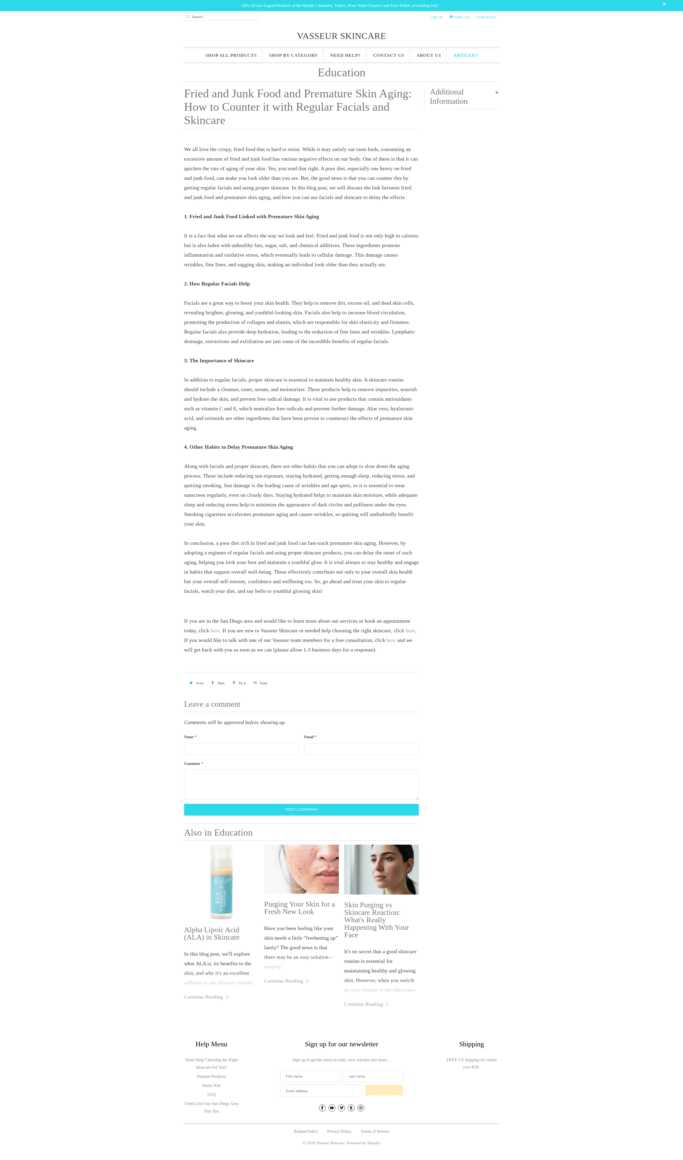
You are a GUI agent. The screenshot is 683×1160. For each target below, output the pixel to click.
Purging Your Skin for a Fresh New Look (299, 907)
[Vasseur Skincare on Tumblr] (351, 1108)
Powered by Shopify (363, 1143)
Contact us (388, 55)
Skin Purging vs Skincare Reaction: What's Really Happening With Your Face (376, 920)
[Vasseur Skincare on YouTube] (331, 1108)
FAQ (211, 1094)
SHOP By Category (293, 55)
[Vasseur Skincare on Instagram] (360, 1108)
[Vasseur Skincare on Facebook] (322, 1108)
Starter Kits (211, 1085)
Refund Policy (306, 1131)
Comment (193, 764)
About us (428, 55)
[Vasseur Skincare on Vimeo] (341, 1108)
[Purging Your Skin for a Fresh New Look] (301, 869)
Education (342, 72)
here (215, 630)
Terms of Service (375, 1131)
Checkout (486, 17)
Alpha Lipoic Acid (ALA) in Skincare (212, 933)
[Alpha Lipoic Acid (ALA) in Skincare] (221, 882)
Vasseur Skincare (341, 36)
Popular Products (211, 1076)
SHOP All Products (231, 55)
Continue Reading (204, 997)
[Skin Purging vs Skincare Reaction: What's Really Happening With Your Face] (381, 870)
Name (190, 737)
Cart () (461, 17)
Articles (465, 55)
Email (310, 737)
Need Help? (345, 55)
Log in (437, 17)
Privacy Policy (339, 1131)
